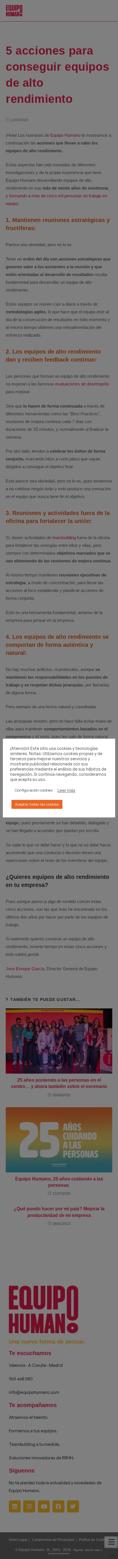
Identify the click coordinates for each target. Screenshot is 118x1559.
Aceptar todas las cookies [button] (37, 804)
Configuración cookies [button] (34, 790)
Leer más (66, 790)
